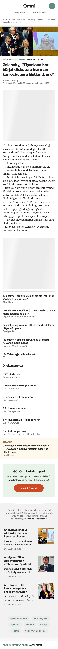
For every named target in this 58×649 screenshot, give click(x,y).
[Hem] (29, 6)
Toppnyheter (18, 12)
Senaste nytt (39, 12)
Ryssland (15, 624)
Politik (16, 630)
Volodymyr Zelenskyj (35, 630)
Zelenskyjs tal (34, 59)
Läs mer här (17, 22)
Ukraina (30, 624)
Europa (43, 624)
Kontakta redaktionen (36, 518)
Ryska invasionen (13, 59)
